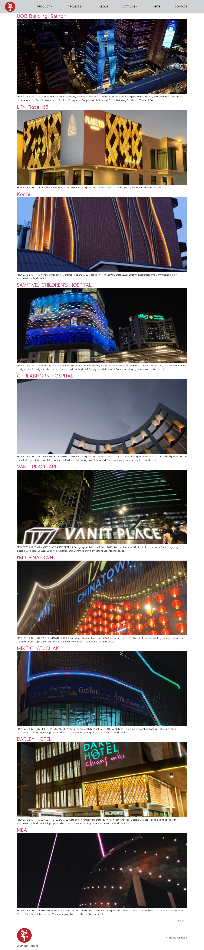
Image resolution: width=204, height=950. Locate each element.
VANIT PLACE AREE (38, 466)
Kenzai (24, 194)
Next (182, 921)
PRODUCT (43, 6)
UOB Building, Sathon (41, 16)
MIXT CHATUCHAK (38, 648)
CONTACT (181, 6)
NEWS (156, 6)
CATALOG (129, 6)
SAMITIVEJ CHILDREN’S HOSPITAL (54, 285)
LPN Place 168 (32, 107)
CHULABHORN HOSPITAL (45, 376)
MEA (22, 830)
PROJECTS (74, 6)
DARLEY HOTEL (34, 739)
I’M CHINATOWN (35, 557)
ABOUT (103, 6)
